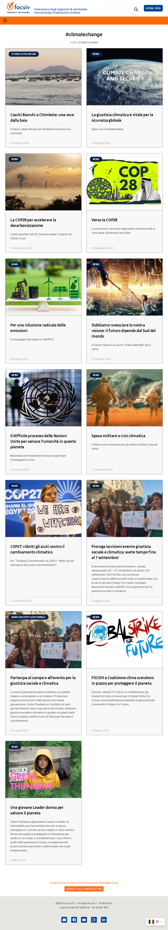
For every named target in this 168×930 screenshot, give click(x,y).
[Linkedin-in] (104, 920)
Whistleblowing (108, 882)
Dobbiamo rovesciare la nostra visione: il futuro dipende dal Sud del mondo (124, 331)
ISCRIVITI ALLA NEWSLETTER (84, 889)
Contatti (92, 882)
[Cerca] (136, 10)
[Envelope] (64, 920)
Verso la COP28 (104, 219)
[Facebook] (74, 920)
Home (73, 42)
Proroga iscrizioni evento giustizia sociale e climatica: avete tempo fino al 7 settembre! (124, 552)
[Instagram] (94, 920)
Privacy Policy (76, 882)
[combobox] (118, 9)
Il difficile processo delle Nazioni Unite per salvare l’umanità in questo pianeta (43, 441)
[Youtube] (84, 920)
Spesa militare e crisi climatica (118, 435)
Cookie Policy (58, 882)
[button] (5, 20)
